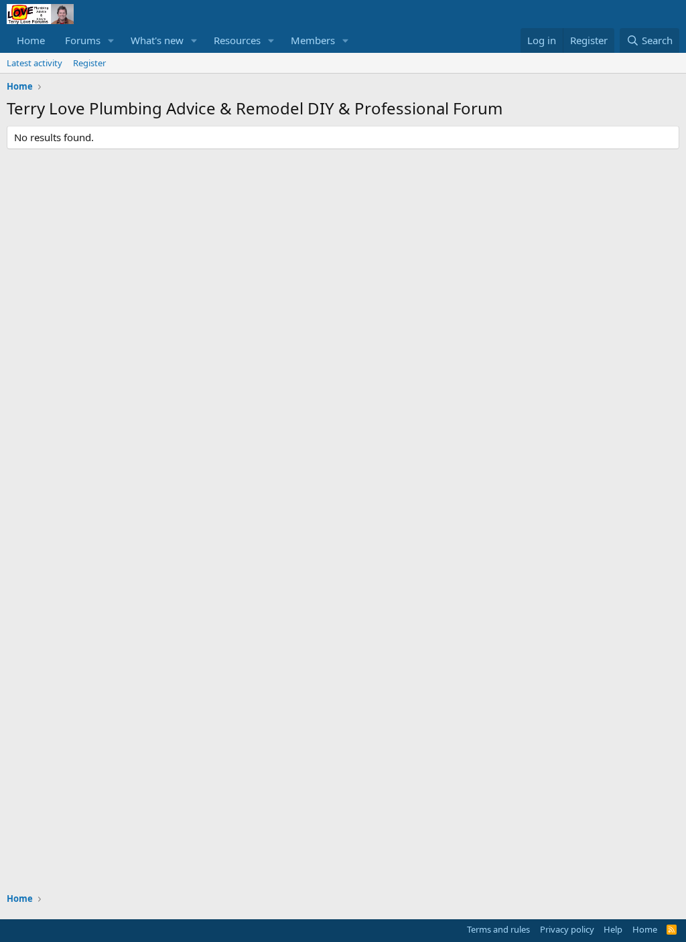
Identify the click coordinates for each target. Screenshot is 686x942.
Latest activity (34, 63)
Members (313, 40)
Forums (82, 40)
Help (613, 929)
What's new (157, 40)
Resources (237, 40)
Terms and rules (498, 929)
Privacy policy (567, 929)
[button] (111, 40)
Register (89, 63)
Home (31, 40)
